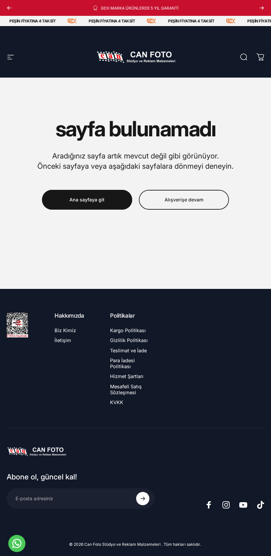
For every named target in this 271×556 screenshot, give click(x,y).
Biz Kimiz (65, 330)
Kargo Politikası (128, 330)
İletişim (63, 340)
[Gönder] (142, 498)
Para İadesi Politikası (122, 363)
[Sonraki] (261, 8)
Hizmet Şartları (126, 376)
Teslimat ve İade (128, 351)
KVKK (116, 402)
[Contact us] (16, 543)
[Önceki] (9, 8)
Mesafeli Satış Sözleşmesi (126, 390)
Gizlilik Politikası (129, 340)
